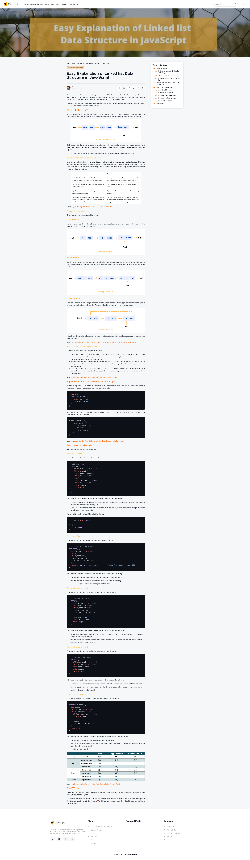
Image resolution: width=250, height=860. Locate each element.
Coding (75, 4)
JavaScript (64, 4)
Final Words (160, 103)
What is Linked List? (163, 68)
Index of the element (165, 101)
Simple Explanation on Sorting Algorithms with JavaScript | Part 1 (97, 784)
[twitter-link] (59, 839)
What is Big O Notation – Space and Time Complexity (93, 207)
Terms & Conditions (173, 833)
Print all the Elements (165, 92)
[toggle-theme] (244, 4)
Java (70, 4)
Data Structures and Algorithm (33, 4)
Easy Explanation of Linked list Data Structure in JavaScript (90, 63)
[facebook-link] (65, 839)
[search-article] (235, 4)
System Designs (49, 4)
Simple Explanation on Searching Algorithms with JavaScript (95, 377)
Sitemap (170, 836)
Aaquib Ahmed (76, 87)
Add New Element (164, 90)
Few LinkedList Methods (164, 87)
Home (68, 63)
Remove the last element (167, 95)
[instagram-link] (72, 839)
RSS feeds (170, 840)
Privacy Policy (172, 830)
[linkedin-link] (52, 839)
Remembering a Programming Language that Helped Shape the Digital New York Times (105, 342)
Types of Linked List (165, 75)
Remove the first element (167, 98)
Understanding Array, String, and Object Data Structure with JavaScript (98, 441)
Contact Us (171, 826)
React (57, 4)
